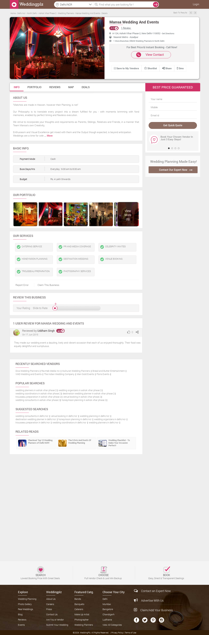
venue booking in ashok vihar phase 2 (82, 396)
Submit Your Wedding (57, 624)
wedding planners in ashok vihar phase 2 (36, 390)
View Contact (155, 54)
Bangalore (108, 609)
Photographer (81, 619)
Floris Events (102, 374)
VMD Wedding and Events (29, 374)
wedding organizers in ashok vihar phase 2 (79, 390)
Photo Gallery (25, 604)
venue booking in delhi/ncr (64, 416)
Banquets (79, 604)
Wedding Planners (83, 624)
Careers (50, 604)
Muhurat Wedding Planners (76, 370)
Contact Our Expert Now (173, 169)
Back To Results (180, 12)
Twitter (144, 620)
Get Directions (168, 33)
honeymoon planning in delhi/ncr (75, 419)
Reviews (54, 87)
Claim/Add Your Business (156, 610)
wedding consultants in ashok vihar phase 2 (38, 400)
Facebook (136, 620)
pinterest (153, 620)
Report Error (22, 285)
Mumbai (107, 604)
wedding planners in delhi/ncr (104, 422)
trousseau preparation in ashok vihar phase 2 (38, 396)
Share (168, 68)
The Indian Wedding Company (59, 374)
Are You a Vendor (55, 619)
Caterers (78, 609)
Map (71, 87)
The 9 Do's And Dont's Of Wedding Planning (79, 441)
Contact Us (51, 614)
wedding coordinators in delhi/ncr (69, 422)
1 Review (126, 27)
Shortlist (152, 68)
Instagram (161, 620)
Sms (181, 68)
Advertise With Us (152, 600)
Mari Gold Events (85, 374)
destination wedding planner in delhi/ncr (36, 419)
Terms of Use (130, 632)
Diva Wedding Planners (27, 370)
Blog (20, 614)
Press (49, 609)
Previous (191, 12)
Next (195, 12)
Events (21, 624)
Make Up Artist (81, 614)
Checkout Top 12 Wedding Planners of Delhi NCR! (40, 441)
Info (17, 87)
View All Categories (112, 624)
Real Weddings (25, 609)
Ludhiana (107, 619)
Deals (86, 87)
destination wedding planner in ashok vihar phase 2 (88, 393)
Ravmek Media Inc (50, 370)
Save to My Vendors (127, 68)
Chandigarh (108, 614)
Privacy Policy (117, 632)
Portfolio (34, 87)
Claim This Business (48, 285)
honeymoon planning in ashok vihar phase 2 (84, 400)
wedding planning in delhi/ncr (95, 416)
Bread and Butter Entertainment (108, 370)
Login (196, 4)
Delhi (105, 598)
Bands (77, 598)
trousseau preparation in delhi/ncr (33, 422)
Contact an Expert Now (156, 591)
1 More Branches (121, 41)
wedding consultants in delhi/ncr (32, 416)
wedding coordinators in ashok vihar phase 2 (38, 393)
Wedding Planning (27, 598)
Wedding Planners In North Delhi (150, 41)
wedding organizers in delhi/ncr (110, 419)
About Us (51, 598)
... (48, 135)
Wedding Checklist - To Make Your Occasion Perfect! (119, 443)
